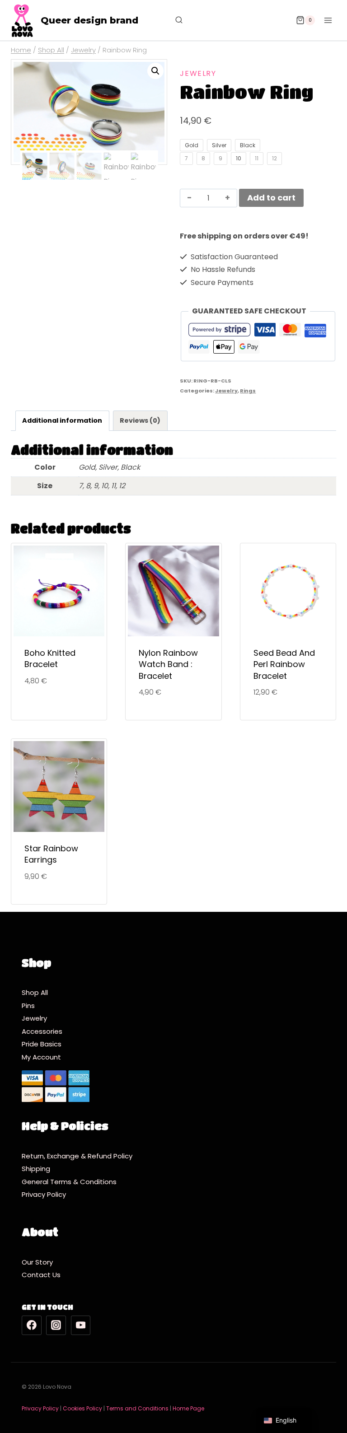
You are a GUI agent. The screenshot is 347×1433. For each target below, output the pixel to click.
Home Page (188, 1408)
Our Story (37, 1262)
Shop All (35, 992)
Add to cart (271, 197)
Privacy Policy (46, 1194)
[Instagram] (56, 1325)
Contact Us (41, 1274)
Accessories (42, 1031)
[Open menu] (327, 20)
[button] (155, 71)
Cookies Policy (82, 1408)
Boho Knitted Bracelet (49, 658)
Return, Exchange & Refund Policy (77, 1156)
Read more (59, 710)
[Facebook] (32, 1325)
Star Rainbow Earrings (51, 854)
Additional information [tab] (62, 420)
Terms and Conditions (137, 1408)
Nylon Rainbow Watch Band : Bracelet (168, 664)
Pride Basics (41, 1044)
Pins (28, 1005)
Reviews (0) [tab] (140, 420)
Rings (248, 390)
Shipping (39, 1168)
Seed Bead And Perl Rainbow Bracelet (284, 664)
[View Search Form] (174, 20)
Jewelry (198, 73)
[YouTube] (81, 1325)
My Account (41, 1057)
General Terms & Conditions (71, 1181)
